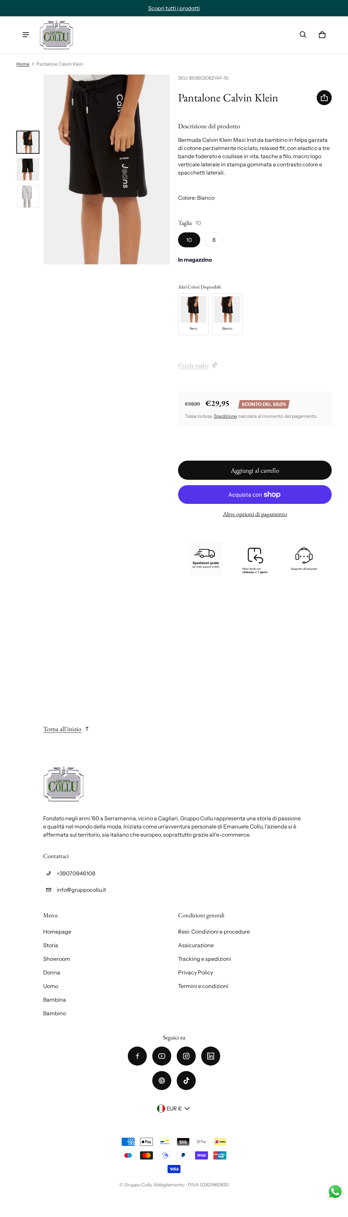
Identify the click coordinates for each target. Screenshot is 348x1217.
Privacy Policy (195, 972)
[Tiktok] (186, 1080)
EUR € (174, 1108)
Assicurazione (196, 945)
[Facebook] (137, 1056)
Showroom (56, 958)
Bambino (54, 1013)
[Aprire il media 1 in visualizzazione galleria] (28, 142)
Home (23, 64)
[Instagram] (186, 1056)
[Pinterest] (161, 1080)
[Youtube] (161, 1056)
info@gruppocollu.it (81, 889)
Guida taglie (193, 365)
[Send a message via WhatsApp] (335, 1191)
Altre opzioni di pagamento (255, 514)
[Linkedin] (210, 1056)
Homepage (57, 931)
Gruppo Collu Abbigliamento (154, 1184)
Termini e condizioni (203, 986)
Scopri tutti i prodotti (174, 8)
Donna (51, 972)
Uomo (50, 986)
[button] (303, 34)
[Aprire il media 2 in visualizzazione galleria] (28, 169)
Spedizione (225, 416)
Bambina (54, 999)
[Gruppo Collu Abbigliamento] (56, 35)
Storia (50, 945)
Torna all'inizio (62, 729)
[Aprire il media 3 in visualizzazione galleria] (28, 197)
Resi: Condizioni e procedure (214, 931)
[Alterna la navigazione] (25, 34)
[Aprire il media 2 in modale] (107, 169)
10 (189, 239)
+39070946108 (76, 873)
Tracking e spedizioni (204, 958)
